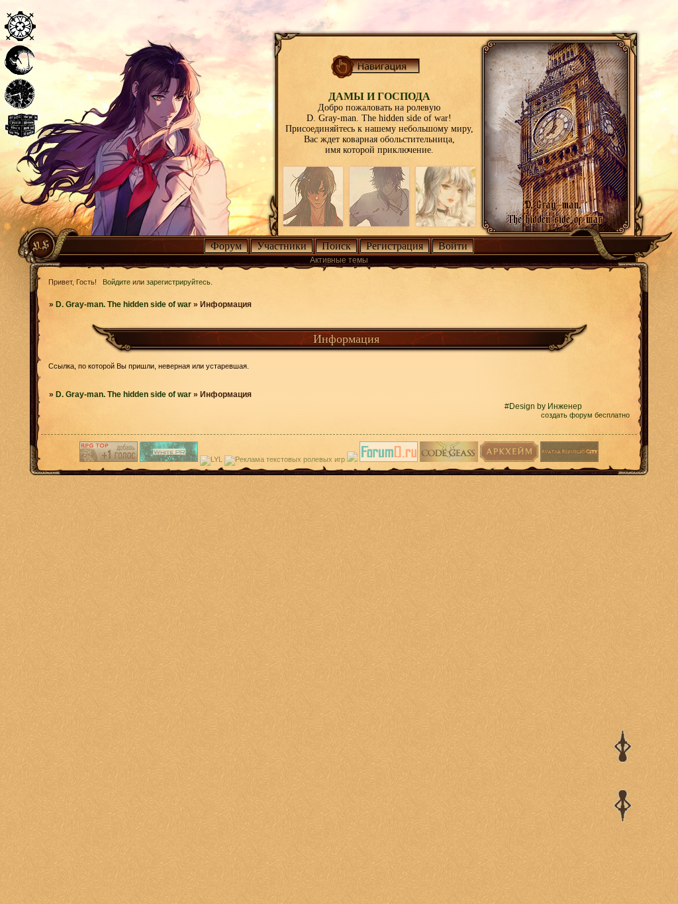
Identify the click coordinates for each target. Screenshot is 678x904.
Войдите (116, 282)
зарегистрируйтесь (178, 282)
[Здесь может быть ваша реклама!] (169, 459)
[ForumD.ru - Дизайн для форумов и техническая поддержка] (389, 459)
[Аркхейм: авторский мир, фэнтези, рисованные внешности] (509, 459)
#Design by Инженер (543, 406)
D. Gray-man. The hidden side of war (123, 304)
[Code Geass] (449, 459)
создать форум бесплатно (585, 415)
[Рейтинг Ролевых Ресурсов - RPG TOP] (108, 459)
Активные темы (339, 260)
